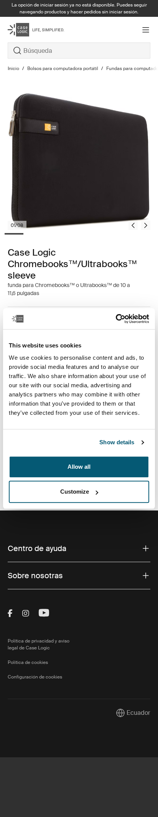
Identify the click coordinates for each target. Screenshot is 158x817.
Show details (116, 442)
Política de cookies (28, 662)
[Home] (31, 29)
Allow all (79, 466)
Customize (74, 491)
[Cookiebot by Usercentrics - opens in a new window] (115, 319)
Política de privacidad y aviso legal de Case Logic (38, 644)
